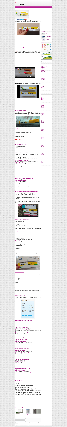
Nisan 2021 (42, 131)
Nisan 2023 (42, 105)
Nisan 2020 (42, 145)
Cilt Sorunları (42, 77)
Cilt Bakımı (42, 72)
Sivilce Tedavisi (42, 88)
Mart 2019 (42, 155)
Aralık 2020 (42, 136)
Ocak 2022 (42, 121)
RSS (27, 425)
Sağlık (42, 87)
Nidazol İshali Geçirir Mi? (43, 67)
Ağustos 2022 (42, 113)
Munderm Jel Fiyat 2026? (43, 68)
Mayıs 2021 (42, 130)
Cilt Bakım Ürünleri (43, 71)
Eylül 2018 (42, 162)
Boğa (45, 45)
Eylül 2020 (42, 139)
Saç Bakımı (42, 86)
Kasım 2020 (42, 137)
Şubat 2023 (42, 107)
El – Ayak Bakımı (43, 79)
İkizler (47, 45)
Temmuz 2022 (42, 114)
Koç (42, 45)
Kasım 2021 (42, 123)
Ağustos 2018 (42, 163)
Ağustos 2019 (42, 152)
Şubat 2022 (42, 120)
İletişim (16, 425)
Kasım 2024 (42, 98)
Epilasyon (42, 80)
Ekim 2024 (42, 99)
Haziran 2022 (42, 115)
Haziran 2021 (42, 129)
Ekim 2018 (42, 161)
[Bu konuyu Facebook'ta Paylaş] (18, 19)
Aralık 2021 (42, 122)
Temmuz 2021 (42, 128)
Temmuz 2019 (42, 153)
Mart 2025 (42, 97)
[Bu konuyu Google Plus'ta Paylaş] (25, 19)
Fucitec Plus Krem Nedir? (18, 140)
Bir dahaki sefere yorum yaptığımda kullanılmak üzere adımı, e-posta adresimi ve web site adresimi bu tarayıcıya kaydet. (28, 422)
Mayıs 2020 (42, 144)
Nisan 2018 (42, 168)
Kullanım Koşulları (25, 425)
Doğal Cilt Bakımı (43, 78)
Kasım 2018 (42, 160)
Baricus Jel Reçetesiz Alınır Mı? (44, 66)
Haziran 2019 (42, 154)
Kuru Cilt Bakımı (43, 85)
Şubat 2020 (42, 147)
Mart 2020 (42, 146)
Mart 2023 (42, 106)
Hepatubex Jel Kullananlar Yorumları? (45, 65)
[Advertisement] (39, 3)
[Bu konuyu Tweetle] (22, 19)
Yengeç (50, 45)
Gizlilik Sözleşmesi (20, 425)
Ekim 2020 (42, 138)
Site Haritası (30, 425)
